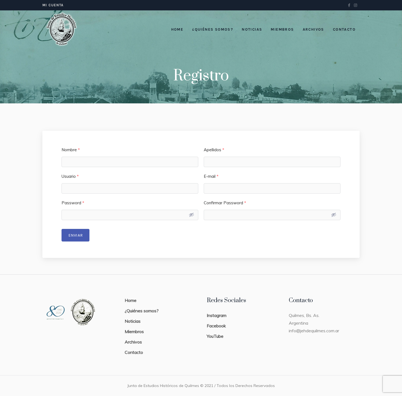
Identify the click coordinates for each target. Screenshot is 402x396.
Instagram (216, 315)
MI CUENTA (53, 5)
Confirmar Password (225, 202)
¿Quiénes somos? (142, 310)
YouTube (215, 336)
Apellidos (214, 149)
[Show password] (191, 214)
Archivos (133, 342)
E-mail (211, 176)
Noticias (133, 321)
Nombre (71, 149)
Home (130, 300)
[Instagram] (356, 5)
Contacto (134, 352)
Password (73, 202)
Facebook (216, 325)
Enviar (75, 235)
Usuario (70, 176)
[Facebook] (349, 5)
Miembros (134, 331)
